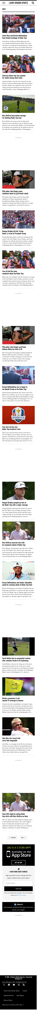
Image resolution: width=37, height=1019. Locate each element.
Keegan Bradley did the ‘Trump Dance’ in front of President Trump (14, 232)
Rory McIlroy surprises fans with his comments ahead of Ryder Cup (13, 543)
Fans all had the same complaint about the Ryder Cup (13, 272)
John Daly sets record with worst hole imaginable (11, 739)
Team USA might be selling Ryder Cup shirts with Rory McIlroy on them (15, 815)
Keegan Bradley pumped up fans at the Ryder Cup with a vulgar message (15, 503)
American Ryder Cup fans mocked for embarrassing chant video (13, 76)
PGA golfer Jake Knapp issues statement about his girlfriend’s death (15, 192)
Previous (13, 837)
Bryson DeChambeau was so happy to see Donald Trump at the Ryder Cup (14, 388)
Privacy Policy (21, 895)
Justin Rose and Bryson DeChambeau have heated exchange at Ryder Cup (14, 36)
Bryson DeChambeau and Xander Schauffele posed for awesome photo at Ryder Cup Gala (17, 583)
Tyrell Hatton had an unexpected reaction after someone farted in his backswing (16, 659)
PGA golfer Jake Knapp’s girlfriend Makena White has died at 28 (14, 348)
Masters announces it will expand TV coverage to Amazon (12, 699)
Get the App (18, 862)
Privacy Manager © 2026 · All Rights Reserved (14, 982)
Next (22, 837)
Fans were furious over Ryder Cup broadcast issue (11, 428)
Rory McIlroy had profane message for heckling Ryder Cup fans (14, 116)
